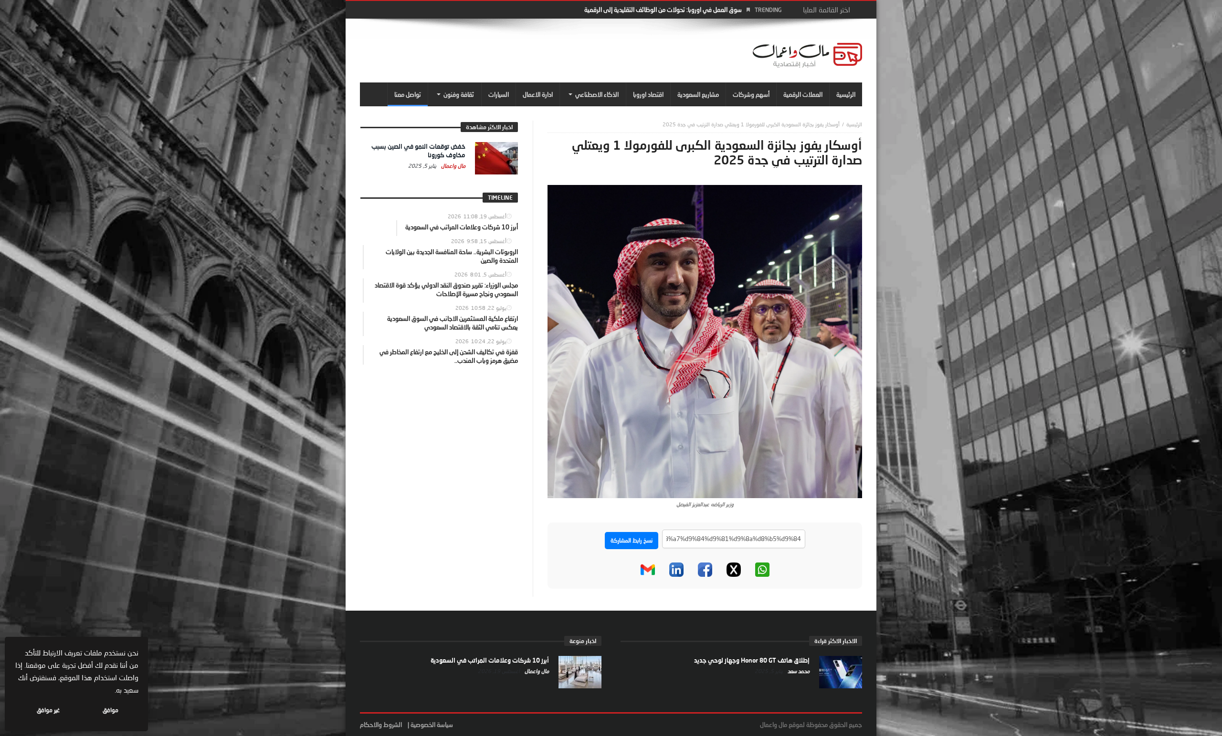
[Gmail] (648, 570)
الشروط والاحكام (381, 724)
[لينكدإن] (676, 570)
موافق (110, 710)
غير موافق (48, 710)
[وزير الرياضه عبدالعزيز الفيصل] (705, 340)
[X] (734, 570)
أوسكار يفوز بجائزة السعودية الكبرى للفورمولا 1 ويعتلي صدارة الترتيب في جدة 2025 (751, 124)
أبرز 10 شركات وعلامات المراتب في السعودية (490, 660)
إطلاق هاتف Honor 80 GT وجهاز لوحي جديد (752, 660)
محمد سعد (798, 671)
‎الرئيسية (854, 124)
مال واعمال (452, 166)
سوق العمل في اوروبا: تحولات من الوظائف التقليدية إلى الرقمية (663, 9)
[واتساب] (762, 570)
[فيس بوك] (705, 570)
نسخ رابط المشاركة (632, 540)
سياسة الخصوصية (432, 724)
